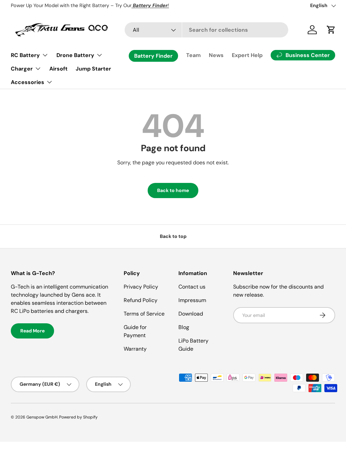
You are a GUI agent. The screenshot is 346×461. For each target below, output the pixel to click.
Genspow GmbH (41, 417)
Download (190, 313)
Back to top (173, 236)
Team (193, 55)
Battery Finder (153, 55)
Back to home (173, 190)
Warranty (135, 348)
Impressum (192, 300)
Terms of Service (144, 313)
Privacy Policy (141, 286)
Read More (32, 331)
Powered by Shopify (78, 417)
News (216, 55)
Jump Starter (93, 68)
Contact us (191, 286)
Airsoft (58, 68)
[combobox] (206, 29)
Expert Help (247, 55)
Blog (183, 327)
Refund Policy (140, 300)
